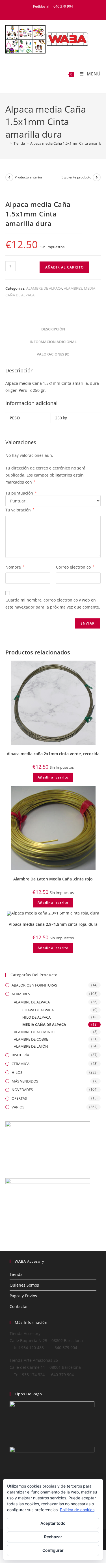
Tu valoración (19, 510)
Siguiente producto (76, 177)
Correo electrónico (75, 567)
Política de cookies (77, 1509)
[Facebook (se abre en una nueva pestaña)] (50, 12)
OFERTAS (19, 1098)
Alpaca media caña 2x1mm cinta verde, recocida (53, 753)
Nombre (15, 567)
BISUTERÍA (20, 1054)
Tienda (16, 1274)
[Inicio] (6, 143)
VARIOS (18, 1107)
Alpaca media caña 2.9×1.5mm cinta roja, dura (53, 924)
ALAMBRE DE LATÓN (31, 1046)
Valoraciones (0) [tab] (53, 354)
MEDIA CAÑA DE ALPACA (44, 1024)
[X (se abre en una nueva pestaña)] (43, 12)
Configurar (53, 1550)
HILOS (17, 1072)
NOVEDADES (22, 1089)
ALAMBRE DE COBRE (31, 1039)
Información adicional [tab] (53, 341)
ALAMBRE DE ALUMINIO (34, 1031)
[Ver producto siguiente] (97, 177)
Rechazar (53, 1536)
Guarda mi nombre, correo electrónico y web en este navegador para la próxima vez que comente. (52, 603)
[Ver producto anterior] (9, 177)
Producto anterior (28, 177)
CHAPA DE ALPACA (38, 1009)
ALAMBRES (73, 288)
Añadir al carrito (64, 267)
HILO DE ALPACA (36, 1017)
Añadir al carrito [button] (53, 777)
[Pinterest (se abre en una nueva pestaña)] (57, 12)
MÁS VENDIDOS (25, 1081)
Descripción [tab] (53, 329)
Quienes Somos (24, 1285)
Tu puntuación (21, 493)
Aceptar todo (53, 1523)
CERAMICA (20, 1063)
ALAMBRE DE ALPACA (44, 288)
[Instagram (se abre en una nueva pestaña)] (63, 12)
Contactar (19, 1306)
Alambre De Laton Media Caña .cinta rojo (53, 879)
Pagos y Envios (23, 1295)
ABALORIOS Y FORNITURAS (34, 985)
